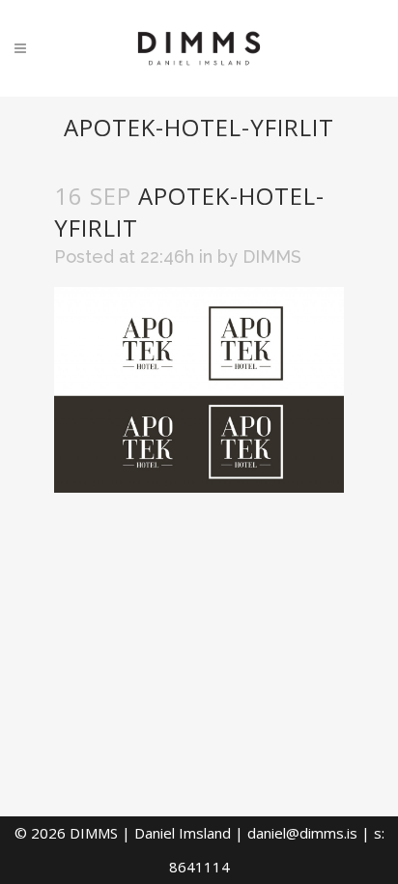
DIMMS (271, 256)
